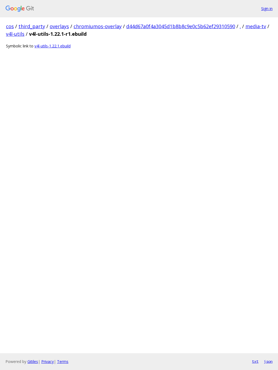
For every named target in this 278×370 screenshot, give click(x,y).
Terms (62, 361)
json (268, 361)
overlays (59, 26)
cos (10, 26)
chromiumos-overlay (98, 26)
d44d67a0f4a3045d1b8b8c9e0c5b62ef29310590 (180, 26)
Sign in (267, 8)
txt (255, 361)
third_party (31, 26)
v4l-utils (15, 34)
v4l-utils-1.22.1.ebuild (52, 45)
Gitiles (32, 361)
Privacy (47, 361)
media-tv (255, 26)
